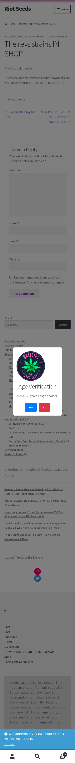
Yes (31, 407)
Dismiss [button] (9, 744)
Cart (58, 753)
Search (37, 756)
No (44, 407)
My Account (12, 756)
